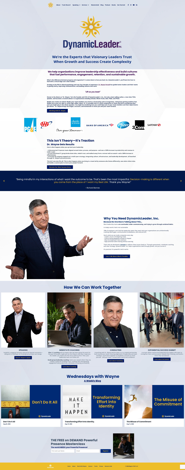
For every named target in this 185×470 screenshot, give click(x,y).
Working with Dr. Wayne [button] (57, 111)
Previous (4, 181)
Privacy (101, 466)
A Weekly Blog (92, 380)
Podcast (107, 5)
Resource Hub (108, 466)
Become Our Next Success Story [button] (60, 167)
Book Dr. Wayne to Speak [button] (23, 357)
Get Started (121, 5)
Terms (96, 466)
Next (181, 181)
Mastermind (95, 5)
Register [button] (106, 451)
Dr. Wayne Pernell (104, 85)
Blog (101, 5)
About (58, 5)
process (123, 244)
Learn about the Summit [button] (162, 359)
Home (69, 466)
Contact (90, 466)
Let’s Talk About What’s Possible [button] (117, 256)
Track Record (66, 5)
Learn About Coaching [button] (69, 366)
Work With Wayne (82, 466)
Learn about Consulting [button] (116, 361)
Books (114, 5)
